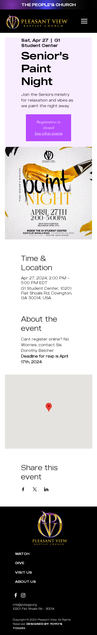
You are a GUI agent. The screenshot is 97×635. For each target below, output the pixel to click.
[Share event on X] (34, 489)
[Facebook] (16, 595)
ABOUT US (25, 582)
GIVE (19, 563)
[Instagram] (23, 595)
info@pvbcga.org (25, 604)
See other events (49, 133)
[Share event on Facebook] (23, 489)
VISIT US (23, 572)
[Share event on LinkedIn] (46, 489)
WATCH (22, 554)
